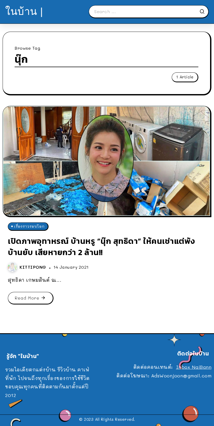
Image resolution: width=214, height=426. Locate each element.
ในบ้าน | (24, 11)
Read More (27, 298)
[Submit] (203, 11)
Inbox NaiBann (194, 367)
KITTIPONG (34, 267)
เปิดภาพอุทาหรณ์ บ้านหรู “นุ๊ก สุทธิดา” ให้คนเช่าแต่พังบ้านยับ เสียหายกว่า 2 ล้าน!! (101, 246)
